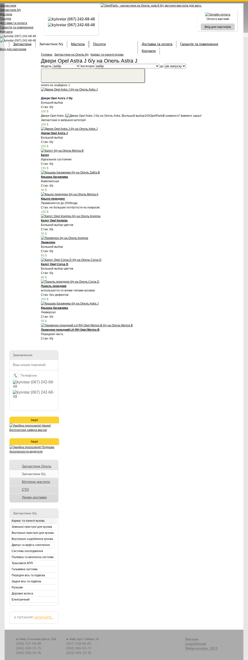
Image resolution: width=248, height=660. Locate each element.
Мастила (78, 44)
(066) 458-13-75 (28, 648)
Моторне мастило (36, 482)
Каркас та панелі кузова (107, 54)
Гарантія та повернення (199, 44)
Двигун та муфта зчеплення (31, 545)
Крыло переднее (53, 198)
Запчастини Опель (36, 466)
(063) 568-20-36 (28, 653)
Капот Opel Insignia (54, 220)
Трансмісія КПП (22, 563)
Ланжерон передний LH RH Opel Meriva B (70, 329)
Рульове (17, 587)
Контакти (149, 51)
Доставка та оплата (157, 44)
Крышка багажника (54, 177)
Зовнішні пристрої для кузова (32, 526)
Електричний (21, 599)
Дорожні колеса (22, 593)
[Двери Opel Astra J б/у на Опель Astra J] (69, 89)
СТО (25, 489)
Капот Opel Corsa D (54, 264)
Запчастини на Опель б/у (71, 54)
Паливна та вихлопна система (33, 557)
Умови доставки (34, 497)
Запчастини (22, 44)
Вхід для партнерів (218, 27)
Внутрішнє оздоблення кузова (32, 539)
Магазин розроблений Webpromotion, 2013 (201, 643)
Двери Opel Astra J (54, 133)
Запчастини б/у (51, 44)
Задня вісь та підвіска (26, 581)
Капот (45, 155)
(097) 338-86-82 (78, 643)
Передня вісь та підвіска (28, 575)
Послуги (99, 44)
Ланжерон (48, 242)
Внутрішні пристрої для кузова (33, 533)
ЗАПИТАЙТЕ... (44, 617)
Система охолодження (27, 551)
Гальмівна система (25, 569)
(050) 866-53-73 (78, 648)
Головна (46, 54)
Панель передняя (53, 286)
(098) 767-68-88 (28, 643)
